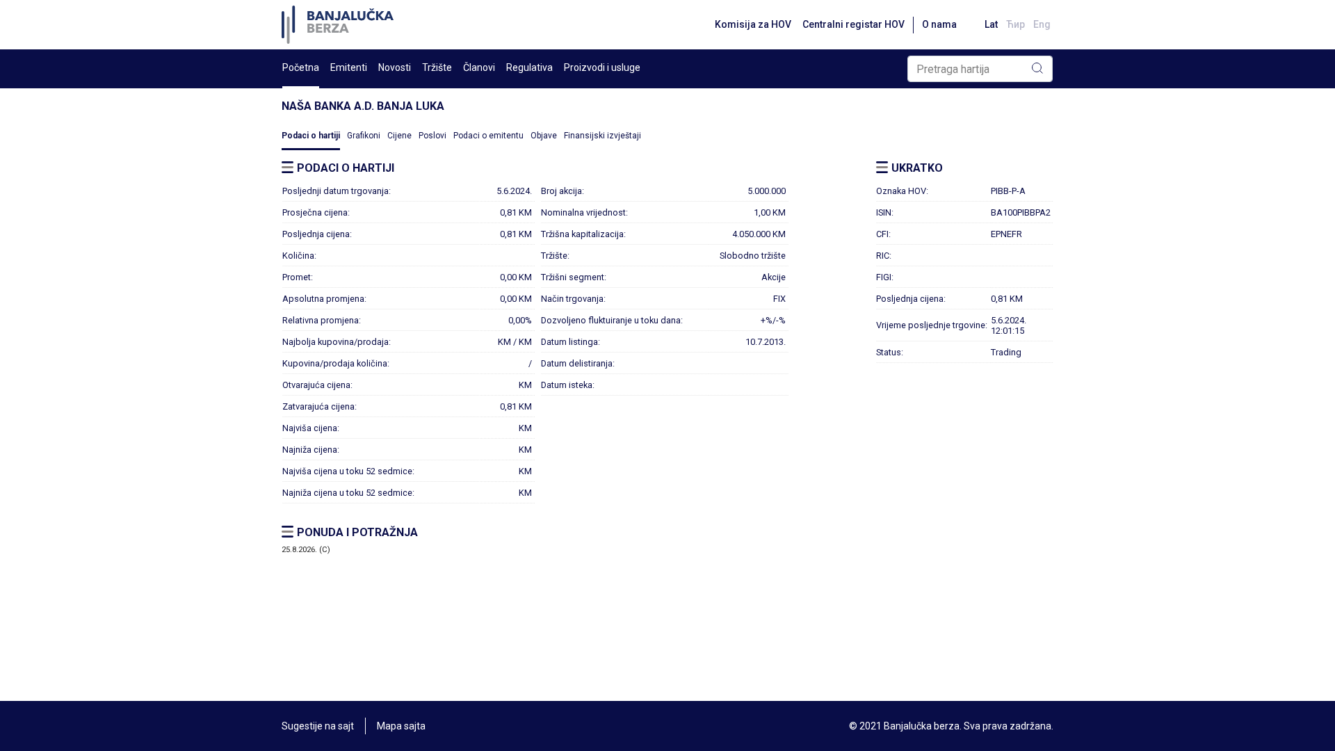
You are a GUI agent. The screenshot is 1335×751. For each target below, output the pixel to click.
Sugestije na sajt (318, 726)
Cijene (399, 135)
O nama (939, 24)
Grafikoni (363, 135)
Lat (991, 24)
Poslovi (432, 135)
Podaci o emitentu (488, 135)
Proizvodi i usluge (602, 67)
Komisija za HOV (753, 24)
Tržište (437, 67)
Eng (1042, 24)
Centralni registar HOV (853, 24)
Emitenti (348, 67)
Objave (544, 135)
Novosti (394, 67)
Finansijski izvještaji (602, 135)
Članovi (479, 67)
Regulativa (529, 67)
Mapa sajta (401, 726)
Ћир (1015, 24)
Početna (300, 67)
